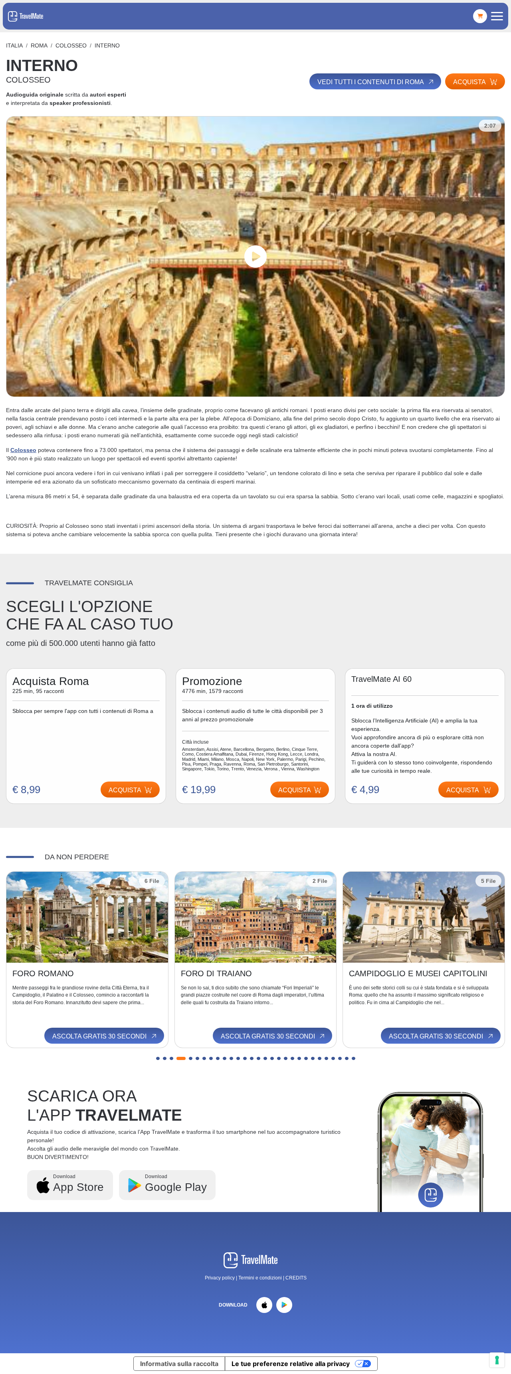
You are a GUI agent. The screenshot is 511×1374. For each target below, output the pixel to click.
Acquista (470, 82)
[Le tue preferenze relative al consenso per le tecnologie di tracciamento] (497, 1360)
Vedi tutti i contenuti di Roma (371, 82)
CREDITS (296, 1278)
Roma (39, 45)
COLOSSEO (71, 45)
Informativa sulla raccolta (179, 1364)
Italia (14, 45)
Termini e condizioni (260, 1278)
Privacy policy (220, 1278)
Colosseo (23, 450)
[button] (158, 1058)
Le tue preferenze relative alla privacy (291, 1364)
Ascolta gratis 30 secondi (100, 1036)
